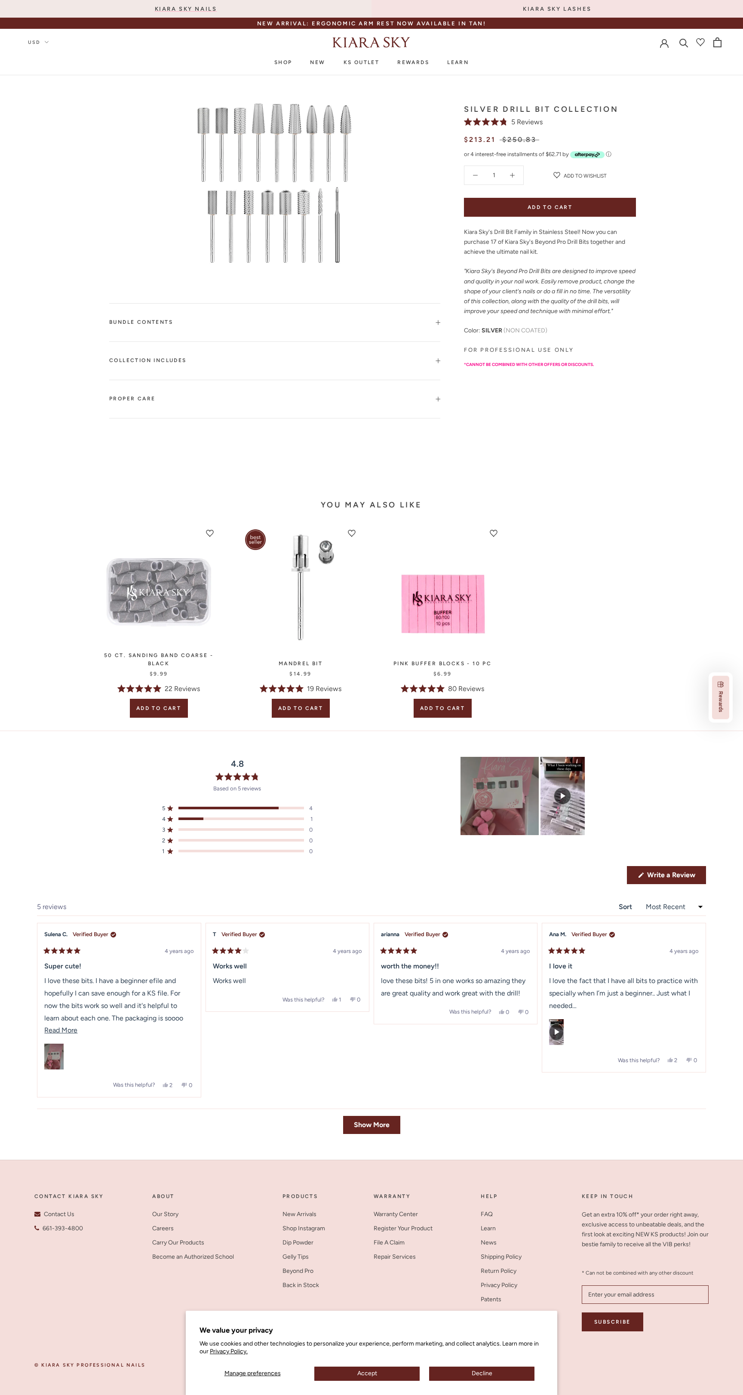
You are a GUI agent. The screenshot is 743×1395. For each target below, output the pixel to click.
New (317, 62)
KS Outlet (362, 62)
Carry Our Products (178, 1242)
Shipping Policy (501, 1256)
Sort (626, 907)
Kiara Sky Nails (186, 9)
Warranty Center (396, 1214)
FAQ (487, 1214)
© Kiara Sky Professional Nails (89, 1365)
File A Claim (389, 1242)
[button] (503, 122)
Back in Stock (300, 1285)
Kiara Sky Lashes (557, 9)
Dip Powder (297, 1242)
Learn (458, 62)
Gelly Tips (295, 1256)
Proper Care (132, 399)
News (489, 1242)
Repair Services (395, 1256)
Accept (367, 1373)
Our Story (165, 1214)
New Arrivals (299, 1214)
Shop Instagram (303, 1228)
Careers (163, 1228)
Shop (283, 62)
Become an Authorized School (193, 1256)
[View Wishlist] (700, 42)
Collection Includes (148, 360)
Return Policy (498, 1271)
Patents (491, 1299)
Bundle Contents (141, 322)
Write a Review (675, 877)
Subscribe (612, 1322)
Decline (482, 1373)
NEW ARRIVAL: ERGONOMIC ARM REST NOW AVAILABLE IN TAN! (371, 23)
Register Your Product (403, 1228)
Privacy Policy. (229, 1351)
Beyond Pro (297, 1271)
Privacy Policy (499, 1285)
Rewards (413, 62)
